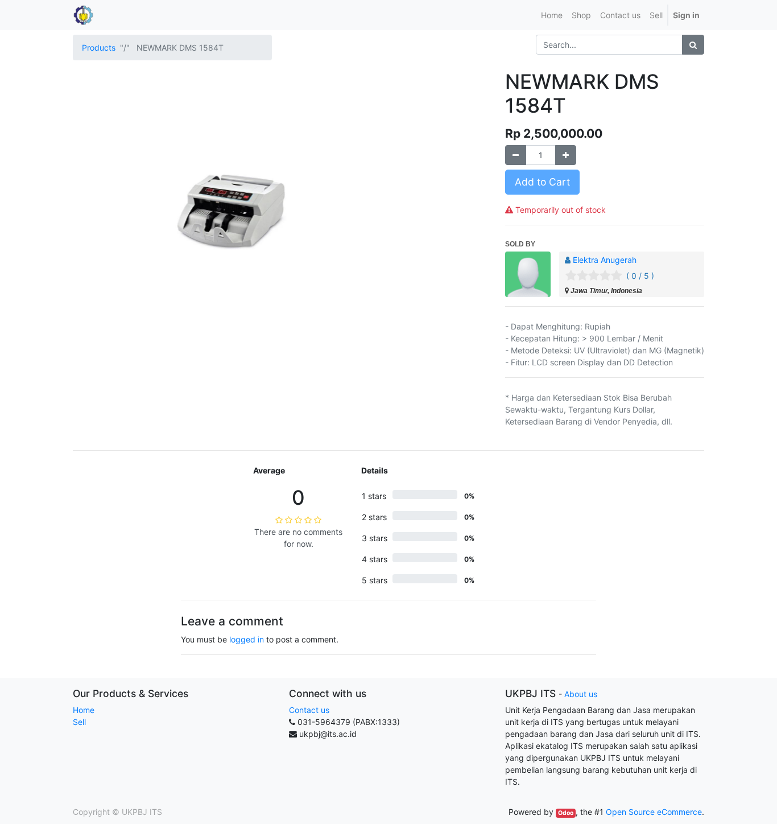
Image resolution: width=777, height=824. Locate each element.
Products (98, 47)
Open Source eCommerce (654, 812)
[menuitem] (551, 15)
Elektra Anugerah (605, 260)
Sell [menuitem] (656, 15)
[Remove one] (515, 155)
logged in (246, 639)
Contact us (309, 710)
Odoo (565, 813)
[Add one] (565, 155)
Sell (79, 722)
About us (580, 694)
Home (83, 710)
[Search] (693, 45)
